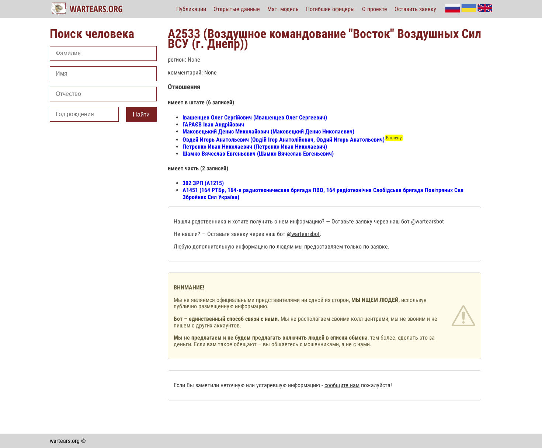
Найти (141, 114)
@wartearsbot (427, 221)
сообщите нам (341, 385)
